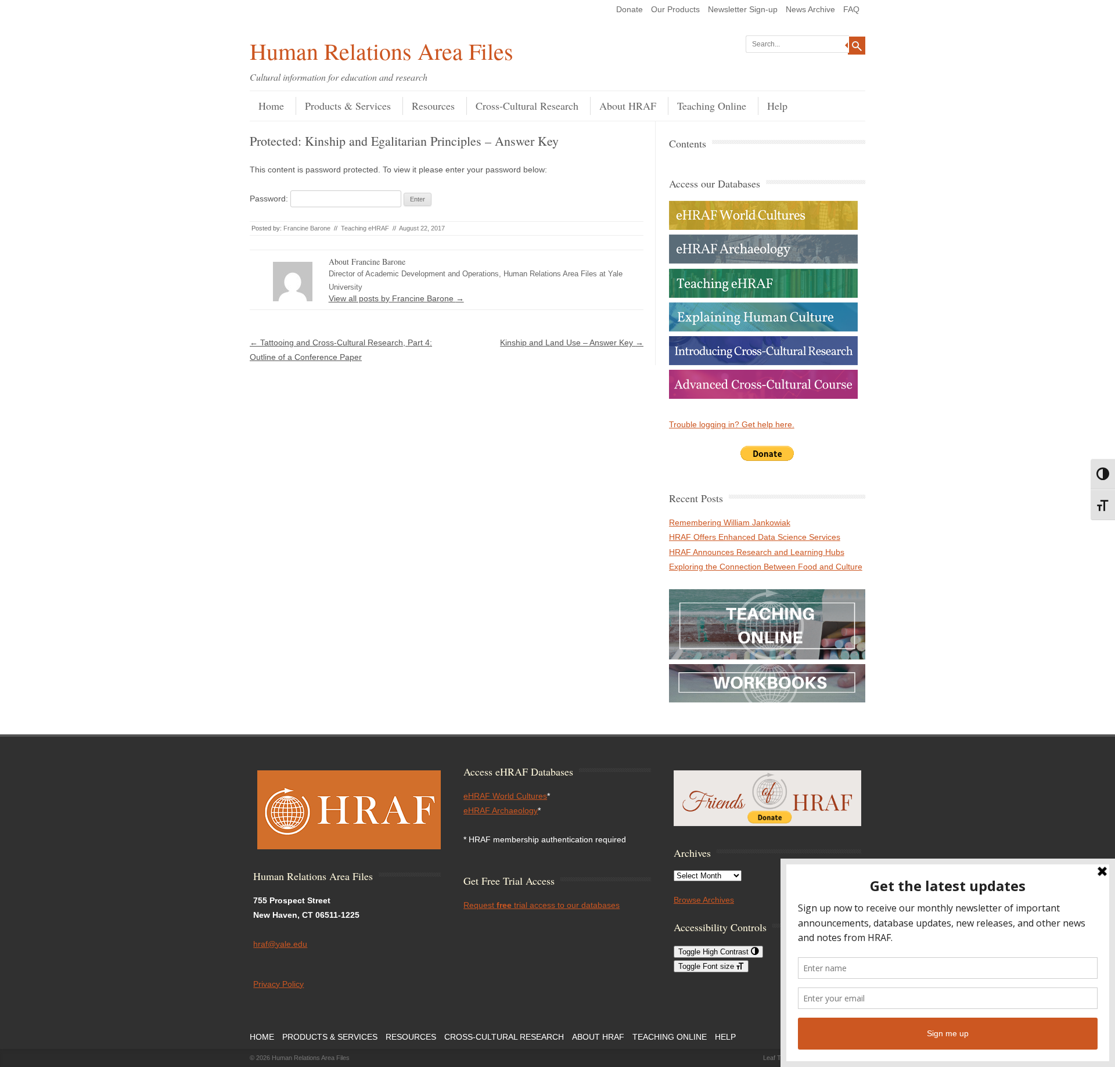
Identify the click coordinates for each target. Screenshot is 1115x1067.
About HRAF (627, 106)
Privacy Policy (278, 984)
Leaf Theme (780, 1057)
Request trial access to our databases (541, 905)
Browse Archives (704, 899)
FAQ (851, 9)
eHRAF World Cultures (505, 796)
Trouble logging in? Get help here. (731, 424)
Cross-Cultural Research (527, 106)
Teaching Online (711, 106)
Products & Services (348, 106)
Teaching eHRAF (365, 228)
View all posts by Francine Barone (396, 298)
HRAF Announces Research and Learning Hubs (756, 552)
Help (777, 106)
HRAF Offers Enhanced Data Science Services (754, 537)
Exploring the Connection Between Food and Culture (765, 566)
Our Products (675, 9)
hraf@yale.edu (280, 944)
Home (271, 106)
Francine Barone (306, 228)
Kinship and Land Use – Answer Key (571, 342)
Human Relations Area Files (381, 50)
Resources (433, 106)
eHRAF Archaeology (500, 810)
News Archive (810, 9)
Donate (629, 9)
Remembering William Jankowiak (729, 522)
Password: (270, 198)
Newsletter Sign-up (743, 9)
